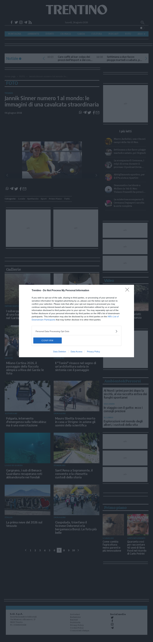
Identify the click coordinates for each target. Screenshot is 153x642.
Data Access (76, 351)
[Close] (128, 290)
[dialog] (76, 321)
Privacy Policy (93, 351)
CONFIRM (47, 340)
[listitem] (76, 331)
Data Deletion (59, 351)
